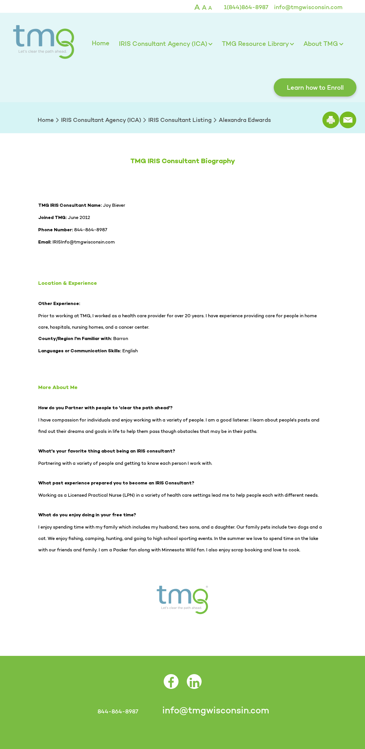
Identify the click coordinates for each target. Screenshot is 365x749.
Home (101, 43)
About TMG (320, 44)
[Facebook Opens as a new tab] (171, 685)
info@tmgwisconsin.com (308, 7)
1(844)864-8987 (246, 7)
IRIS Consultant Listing (180, 119)
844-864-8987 (117, 711)
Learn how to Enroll (315, 87)
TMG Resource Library (255, 44)
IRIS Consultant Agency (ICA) (163, 44)
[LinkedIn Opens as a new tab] (194, 685)
